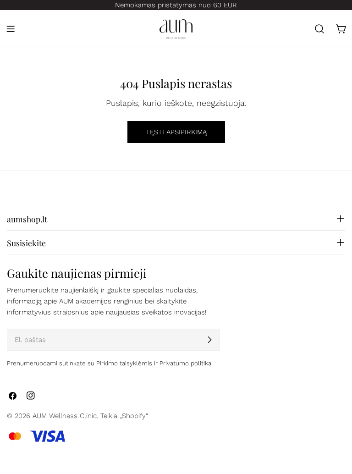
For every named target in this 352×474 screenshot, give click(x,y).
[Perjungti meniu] (10, 29)
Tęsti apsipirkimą (176, 132)
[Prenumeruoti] (209, 339)
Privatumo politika (185, 363)
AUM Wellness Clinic (65, 416)
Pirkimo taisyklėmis (124, 363)
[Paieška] (319, 29)
